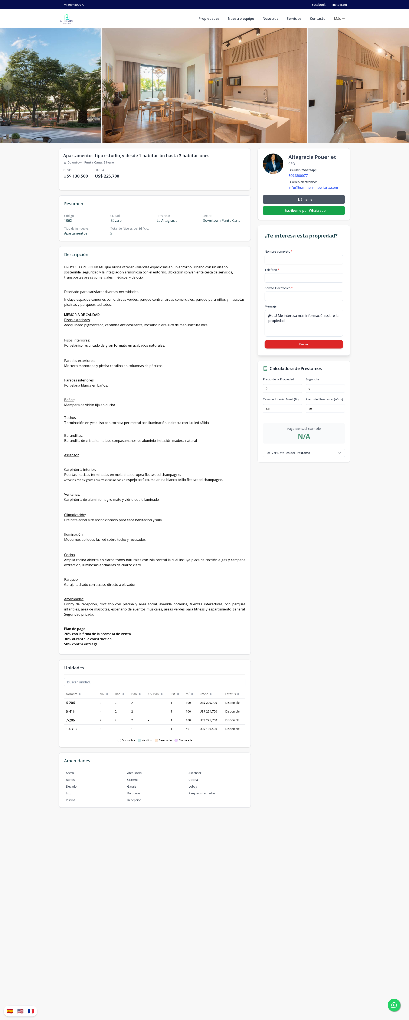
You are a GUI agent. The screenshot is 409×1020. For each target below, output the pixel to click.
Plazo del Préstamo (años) (324, 399)
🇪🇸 (10, 1010)
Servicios (294, 18)
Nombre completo (278, 251)
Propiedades (209, 18)
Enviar (303, 344)
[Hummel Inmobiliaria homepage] (66, 19)
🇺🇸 (20, 1010)
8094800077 (298, 175)
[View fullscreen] (401, 135)
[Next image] (401, 85)
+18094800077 (74, 5)
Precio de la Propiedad (278, 379)
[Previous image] (7, 85)
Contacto (317, 18)
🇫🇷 (31, 1010)
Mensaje (271, 306)
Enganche (312, 379)
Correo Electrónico (279, 288)
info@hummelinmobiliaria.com (313, 187)
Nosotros (270, 18)
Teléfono (272, 270)
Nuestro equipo (241, 18)
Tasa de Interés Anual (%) (281, 399)
